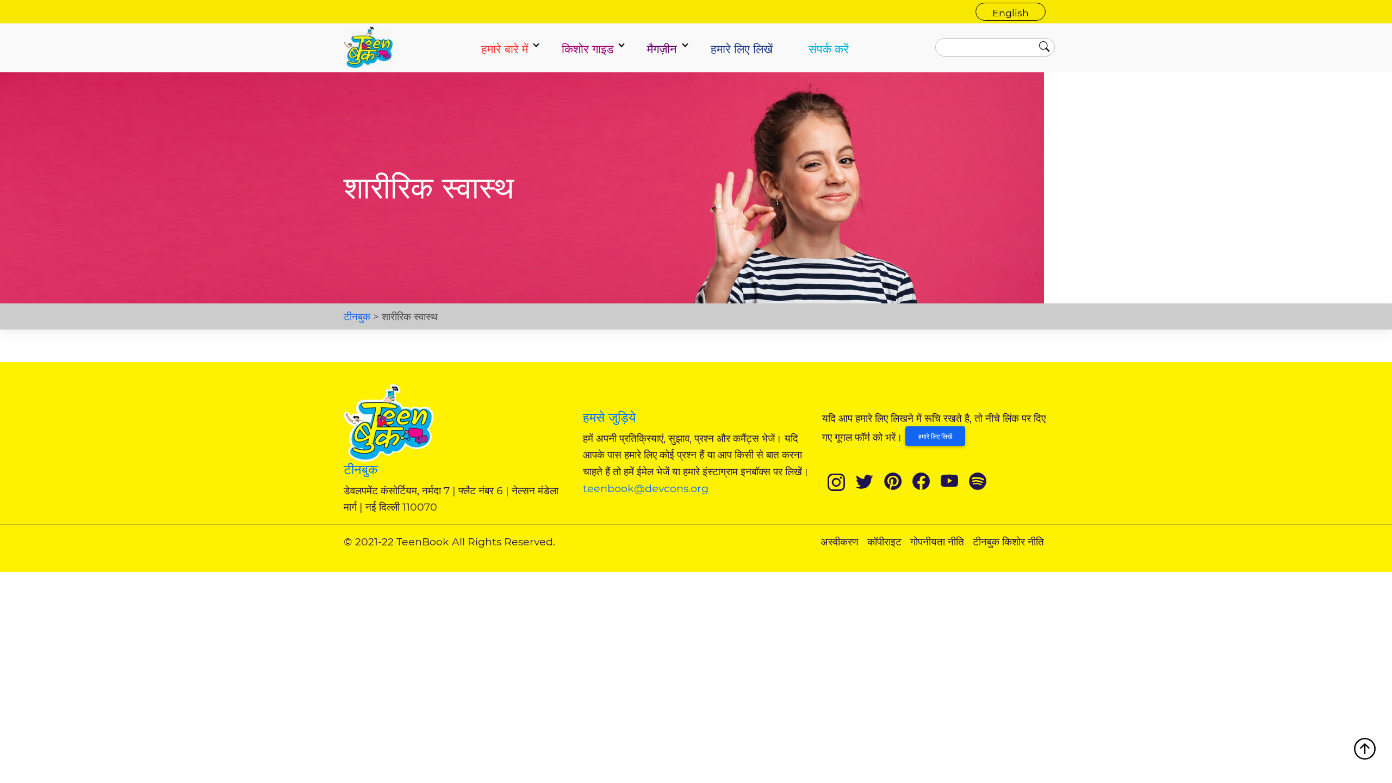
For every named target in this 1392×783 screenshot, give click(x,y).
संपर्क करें (829, 49)
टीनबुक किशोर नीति (1008, 541)
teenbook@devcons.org (646, 488)
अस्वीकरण (840, 541)
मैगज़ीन (662, 49)
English (1010, 12)
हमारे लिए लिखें (742, 49)
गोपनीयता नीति (937, 541)
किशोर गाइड (587, 49)
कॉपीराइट (884, 541)
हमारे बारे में (504, 49)
